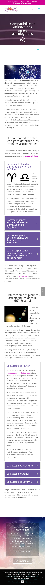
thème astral (24, 276)
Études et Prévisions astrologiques (22, 528)
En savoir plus (22, 560)
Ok (22, 581)
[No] (42, 577)
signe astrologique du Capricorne (19, 373)
